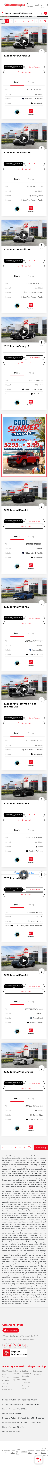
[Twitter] (15, 1345)
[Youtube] (20, 1345)
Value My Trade (25, 1386)
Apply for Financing (26, 1380)
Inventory (7, 1366)
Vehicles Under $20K (7, 1387)
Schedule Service (17, 1372)
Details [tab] (17, 82)
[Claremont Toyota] (14, 4)
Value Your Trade (26, 72)
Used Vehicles (5, 1375)
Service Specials (16, 1378)
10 (45, 20)
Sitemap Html (31, 1451)
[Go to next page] (24, 1147)
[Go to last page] (29, 1147)
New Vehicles (7, 1371)
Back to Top (41, 1147)
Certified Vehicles (5, 1381)
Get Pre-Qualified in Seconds (26, 1373)
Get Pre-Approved (34, 67)
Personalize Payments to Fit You (13, 67)
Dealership (39, 1366)
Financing (27, 1366)
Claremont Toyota (6, 1451)
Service (17, 1366)
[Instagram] (10, 1345)
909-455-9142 (28, 1339)
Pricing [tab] (31, 82)
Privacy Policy (13, 1451)
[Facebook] (4, 1345)
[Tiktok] (25, 1345)
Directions (37, 1374)
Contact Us (12, 1330)
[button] (42, 52)
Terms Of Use (18, 1451)
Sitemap (24, 1451)
